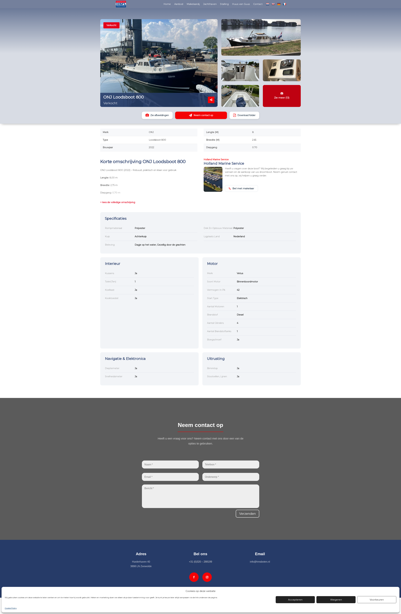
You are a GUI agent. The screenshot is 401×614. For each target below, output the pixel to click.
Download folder (246, 115)
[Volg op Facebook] (194, 577)
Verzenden (247, 514)
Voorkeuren (377, 599)
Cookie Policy (11, 608)
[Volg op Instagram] (207, 577)
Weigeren (336, 599)
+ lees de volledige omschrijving (117, 202)
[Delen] (211, 100)
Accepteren (295, 599)
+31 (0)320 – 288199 (200, 561)
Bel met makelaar (243, 188)
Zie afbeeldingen (159, 115)
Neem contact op (203, 115)
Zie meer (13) (281, 97)
